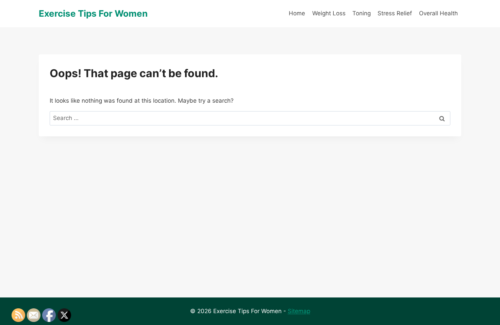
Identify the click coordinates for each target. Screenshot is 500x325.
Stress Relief (395, 13)
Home (297, 13)
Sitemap (299, 311)
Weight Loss (329, 13)
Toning (361, 13)
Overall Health (438, 13)
